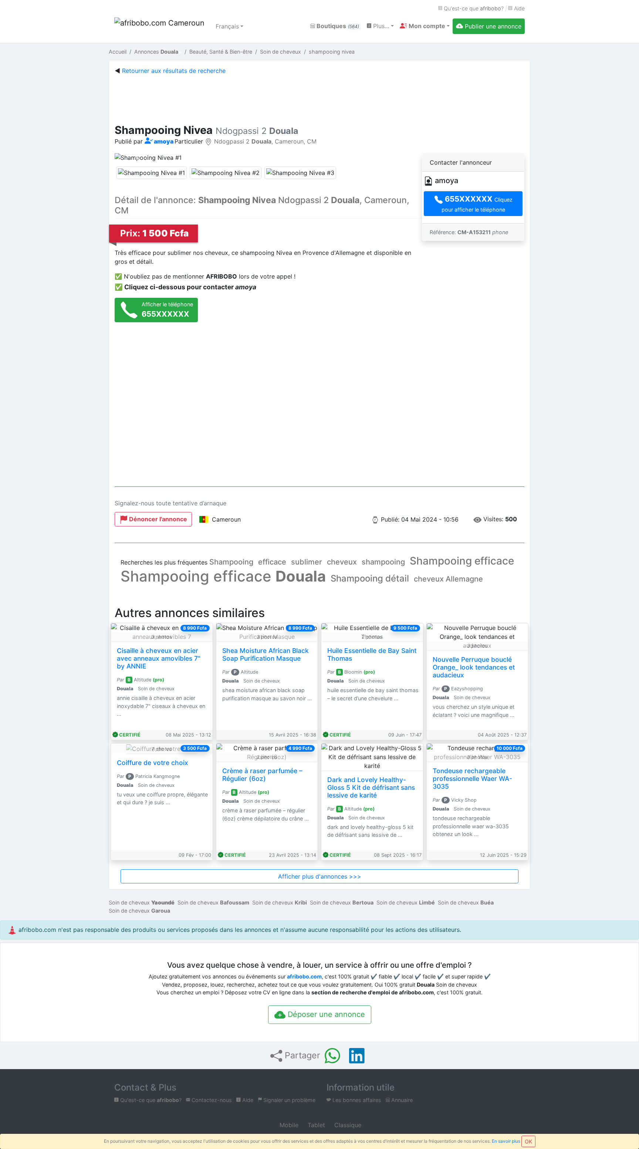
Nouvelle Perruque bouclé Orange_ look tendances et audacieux (474, 667)
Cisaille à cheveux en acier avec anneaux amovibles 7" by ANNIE (158, 658)
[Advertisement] (319, 97)
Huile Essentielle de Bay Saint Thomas (371, 654)
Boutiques (337, 26)
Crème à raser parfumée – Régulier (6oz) (262, 774)
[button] (425, 25)
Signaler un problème (288, 1100)
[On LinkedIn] (357, 1056)
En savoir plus (506, 1141)
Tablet (315, 1125)
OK (528, 1141)
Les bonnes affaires (356, 1100)
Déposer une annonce (325, 1014)
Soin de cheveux (142, 902)
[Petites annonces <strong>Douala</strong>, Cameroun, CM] (160, 26)
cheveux (342, 561)
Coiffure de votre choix (152, 762)
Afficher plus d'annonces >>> (319, 876)
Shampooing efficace (462, 561)
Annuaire (401, 1100)
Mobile (288, 1125)
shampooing (383, 561)
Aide (519, 8)
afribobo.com (304, 976)
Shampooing (231, 561)
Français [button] (227, 26)
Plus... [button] (380, 26)
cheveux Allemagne (448, 578)
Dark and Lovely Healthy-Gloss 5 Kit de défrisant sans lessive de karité (371, 787)
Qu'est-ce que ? (473, 8)
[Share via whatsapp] (332, 1056)
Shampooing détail (370, 578)
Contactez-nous (211, 1100)
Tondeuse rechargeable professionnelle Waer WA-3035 (472, 778)
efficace (272, 561)
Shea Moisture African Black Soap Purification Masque (265, 654)
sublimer (306, 561)
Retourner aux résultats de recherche (174, 70)
